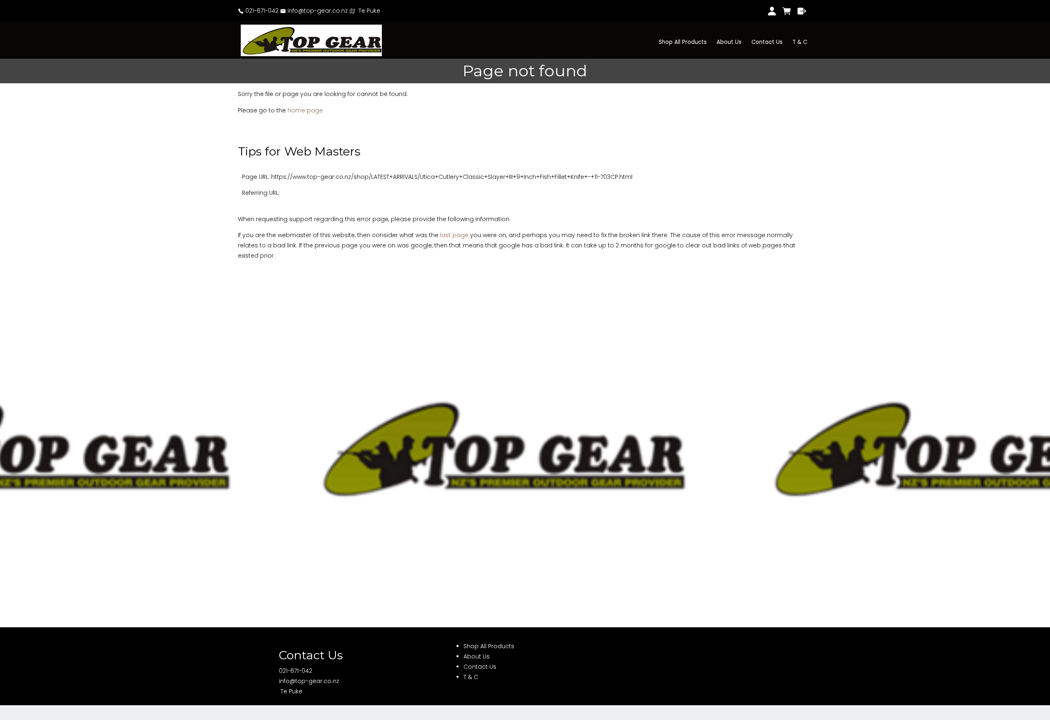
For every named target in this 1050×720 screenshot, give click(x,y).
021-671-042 (261, 11)
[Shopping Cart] (786, 11)
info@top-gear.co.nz (317, 11)
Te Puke (367, 11)
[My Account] (771, 11)
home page (305, 110)
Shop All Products (683, 42)
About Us (729, 42)
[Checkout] (802, 11)
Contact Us (767, 42)
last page (454, 235)
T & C (799, 42)
